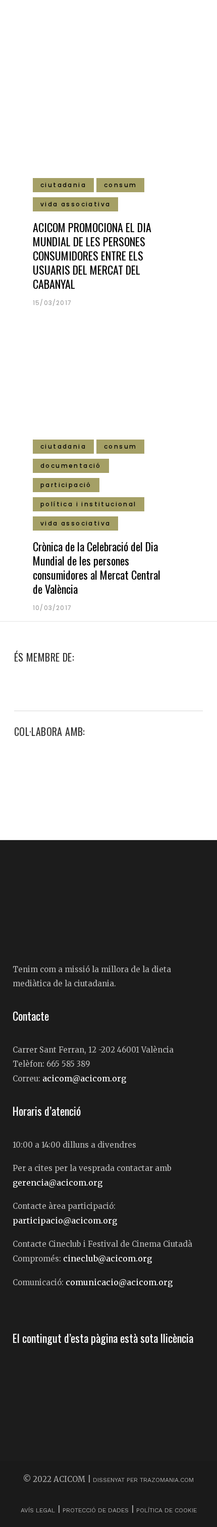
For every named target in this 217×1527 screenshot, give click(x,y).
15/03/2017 (52, 302)
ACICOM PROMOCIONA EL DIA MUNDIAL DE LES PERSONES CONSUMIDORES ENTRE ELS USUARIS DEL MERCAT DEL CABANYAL (92, 255)
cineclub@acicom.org (107, 1258)
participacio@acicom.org (65, 1220)
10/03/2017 (52, 607)
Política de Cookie (166, 1510)
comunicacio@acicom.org (119, 1282)
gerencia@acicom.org (57, 1182)
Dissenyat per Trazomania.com (143, 1480)
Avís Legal (39, 1510)
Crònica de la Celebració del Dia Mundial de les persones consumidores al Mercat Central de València (96, 567)
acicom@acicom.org (84, 1078)
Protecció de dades (96, 1510)
